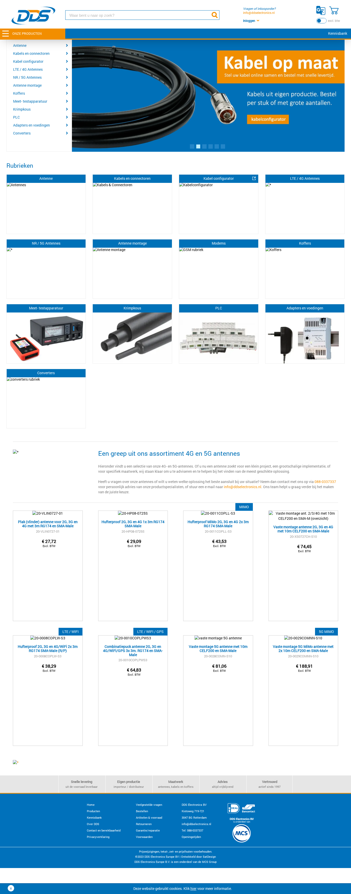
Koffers (19, 93)
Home (91, 805)
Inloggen (249, 21)
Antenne (19, 45)
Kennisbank (337, 33)
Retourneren (144, 824)
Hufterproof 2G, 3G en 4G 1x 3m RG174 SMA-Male (132, 524)
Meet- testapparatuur (30, 101)
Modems (219, 243)
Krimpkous (22, 109)
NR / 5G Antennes (27, 77)
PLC (16, 117)
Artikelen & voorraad (149, 817)
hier (193, 888)
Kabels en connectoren (31, 53)
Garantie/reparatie (148, 830)
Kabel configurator (28, 61)
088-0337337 (325, 481)
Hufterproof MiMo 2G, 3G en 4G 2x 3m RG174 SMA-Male (218, 524)
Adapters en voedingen (31, 125)
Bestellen (142, 811)
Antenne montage (27, 85)
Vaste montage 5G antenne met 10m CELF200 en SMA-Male (218, 649)
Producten (93, 811)
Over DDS (93, 824)
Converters (22, 133)
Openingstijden (191, 837)
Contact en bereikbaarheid (104, 830)
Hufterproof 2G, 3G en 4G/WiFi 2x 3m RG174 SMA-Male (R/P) (48, 649)
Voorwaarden (144, 837)
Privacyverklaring (98, 837)
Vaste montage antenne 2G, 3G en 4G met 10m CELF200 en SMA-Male (303, 529)
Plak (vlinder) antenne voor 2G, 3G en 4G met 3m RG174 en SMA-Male (48, 524)
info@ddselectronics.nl (259, 13)
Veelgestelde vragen (149, 805)
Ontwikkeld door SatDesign (198, 857)
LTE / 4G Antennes (28, 69)
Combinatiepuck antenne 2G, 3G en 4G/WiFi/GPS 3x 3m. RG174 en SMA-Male (133, 649)
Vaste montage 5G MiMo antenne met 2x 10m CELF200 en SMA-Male (303, 649)
